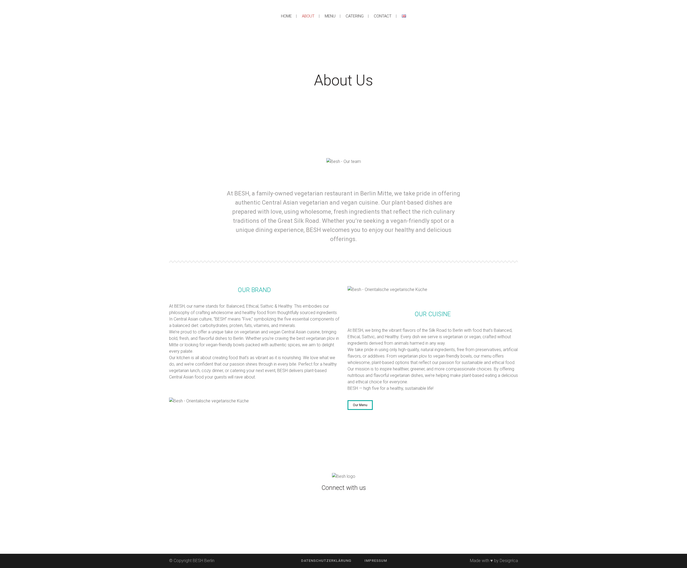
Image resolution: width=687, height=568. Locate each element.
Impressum (375, 561)
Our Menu (360, 405)
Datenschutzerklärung (326, 561)
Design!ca (509, 560)
